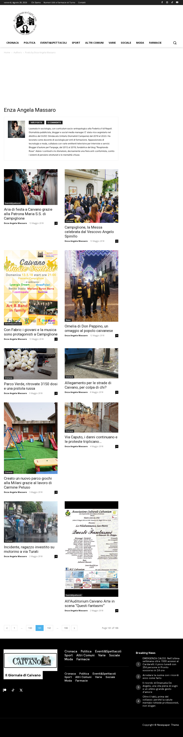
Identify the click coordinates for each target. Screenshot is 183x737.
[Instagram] (167, 3)
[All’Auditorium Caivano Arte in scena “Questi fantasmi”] (91, 549)
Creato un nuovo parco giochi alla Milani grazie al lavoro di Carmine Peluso (28, 482)
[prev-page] (7, 628)
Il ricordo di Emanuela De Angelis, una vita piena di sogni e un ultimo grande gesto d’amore (160, 687)
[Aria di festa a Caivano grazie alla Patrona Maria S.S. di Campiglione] (31, 187)
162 (49, 628)
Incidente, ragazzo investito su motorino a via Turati (29, 549)
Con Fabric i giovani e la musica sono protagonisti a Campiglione (31, 332)
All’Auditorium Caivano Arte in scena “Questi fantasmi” (90, 603)
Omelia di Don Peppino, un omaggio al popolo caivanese (89, 328)
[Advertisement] (91, 81)
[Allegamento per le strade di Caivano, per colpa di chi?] (91, 363)
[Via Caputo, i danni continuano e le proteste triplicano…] (91, 417)
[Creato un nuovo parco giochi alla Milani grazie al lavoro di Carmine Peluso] (31, 438)
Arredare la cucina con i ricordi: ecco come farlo (161, 677)
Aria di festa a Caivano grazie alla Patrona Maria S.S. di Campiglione (28, 214)
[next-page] (74, 628)
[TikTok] (172, 3)
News (68, 320)
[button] (174, 42)
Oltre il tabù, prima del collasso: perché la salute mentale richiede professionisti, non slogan (161, 701)
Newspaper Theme (168, 724)
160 (30, 628)
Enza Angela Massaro (15, 223)
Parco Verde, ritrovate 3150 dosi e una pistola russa (31, 386)
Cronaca (69, 221)
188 (66, 628)
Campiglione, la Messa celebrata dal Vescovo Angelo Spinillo (89, 231)
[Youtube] (177, 3)
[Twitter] (21, 690)
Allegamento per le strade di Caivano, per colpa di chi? (88, 385)
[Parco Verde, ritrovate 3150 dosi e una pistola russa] (31, 363)
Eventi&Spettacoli (13, 203)
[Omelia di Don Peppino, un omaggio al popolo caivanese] (91, 286)
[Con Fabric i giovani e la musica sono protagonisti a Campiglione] (31, 287)
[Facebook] (162, 3)
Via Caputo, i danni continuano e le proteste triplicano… (91, 439)
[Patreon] (4, 690)
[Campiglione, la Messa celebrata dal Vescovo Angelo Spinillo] (91, 196)
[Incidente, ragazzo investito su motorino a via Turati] (31, 522)
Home (7, 52)
